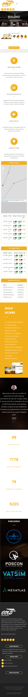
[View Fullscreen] (3, 172)
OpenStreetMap (12, 200)
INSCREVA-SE (14, 47)
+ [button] (3, 167)
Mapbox (7, 201)
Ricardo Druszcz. (18, 689)
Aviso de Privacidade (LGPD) (14, 693)
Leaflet (2, 200)
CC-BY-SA (22, 200)
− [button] (3, 169)
